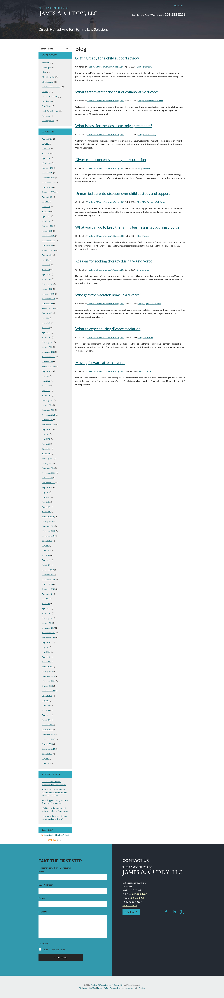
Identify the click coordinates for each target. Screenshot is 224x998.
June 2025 (46, 206)
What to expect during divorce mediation (107, 328)
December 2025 (48, 177)
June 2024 (46, 265)
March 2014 (46, 720)
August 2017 (47, 642)
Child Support (161, 202)
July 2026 (45, 143)
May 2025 (46, 211)
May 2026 (46, 153)
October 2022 (47, 361)
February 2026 (48, 168)
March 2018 (46, 613)
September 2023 (48, 308)
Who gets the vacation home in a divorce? (108, 295)
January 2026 (47, 173)
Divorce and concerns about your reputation (110, 159)
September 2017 (48, 637)
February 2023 (48, 342)
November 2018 (48, 579)
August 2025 (47, 197)
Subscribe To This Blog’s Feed (56, 835)
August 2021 (47, 429)
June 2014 (46, 705)
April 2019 (46, 560)
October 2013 (47, 744)
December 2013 (48, 734)
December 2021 (48, 410)
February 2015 (48, 666)
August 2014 (47, 695)
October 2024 (47, 245)
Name (41, 871)
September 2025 (48, 192)
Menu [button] (177, 5)
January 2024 (47, 289)
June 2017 (46, 652)
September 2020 (48, 482)
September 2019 (48, 536)
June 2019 (46, 550)
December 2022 (48, 352)
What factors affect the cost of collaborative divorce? (117, 92)
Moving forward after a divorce (100, 362)
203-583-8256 (175, 14)
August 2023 (47, 313)
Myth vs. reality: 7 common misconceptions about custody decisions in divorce (54, 792)
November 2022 (48, 356)
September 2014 (48, 691)
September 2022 (48, 366)
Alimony (45, 62)
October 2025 (47, 187)
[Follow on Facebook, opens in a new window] (166, 911)
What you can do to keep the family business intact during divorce (127, 227)
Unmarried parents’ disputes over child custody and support (122, 193)
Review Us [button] (131, 912)
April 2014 (46, 715)
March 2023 (46, 337)
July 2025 (45, 202)
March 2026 (46, 163)
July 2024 (45, 260)
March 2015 (46, 662)
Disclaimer (43, 943)
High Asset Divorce (152, 303)
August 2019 (47, 541)
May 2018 (46, 603)
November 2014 (48, 681)
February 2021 (48, 458)
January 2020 (47, 521)
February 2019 (48, 570)
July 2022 (45, 376)
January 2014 (47, 729)
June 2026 (46, 148)
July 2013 (45, 758)
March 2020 (46, 511)
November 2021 (48, 415)
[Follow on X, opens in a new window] (182, 911)
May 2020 (46, 502)
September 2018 (48, 589)
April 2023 (46, 332)
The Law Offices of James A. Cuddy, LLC (105, 66)
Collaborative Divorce (153, 100)
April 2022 (46, 390)
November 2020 (48, 473)
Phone (41, 898)
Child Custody (149, 134)
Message (42, 911)
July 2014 (45, 700)
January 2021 (47, 463)
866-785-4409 (139, 894)
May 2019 (46, 555)
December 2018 (48, 574)
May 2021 (46, 444)
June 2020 (46, 497)
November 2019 (48, 531)
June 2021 (46, 439)
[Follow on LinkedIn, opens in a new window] (174, 911)
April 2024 (46, 274)
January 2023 (47, 347)
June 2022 (46, 381)
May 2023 (46, 327)
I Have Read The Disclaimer (53, 950)
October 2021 (47, 419)
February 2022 (48, 400)
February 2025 (48, 226)
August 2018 (47, 594)
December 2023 (48, 294)
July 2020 (45, 492)
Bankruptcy (47, 67)
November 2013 (48, 739)
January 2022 (47, 405)
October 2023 (47, 303)
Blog (139, 66)
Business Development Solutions (123, 988)
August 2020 (47, 487)
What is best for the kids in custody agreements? (113, 125)
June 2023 (46, 323)
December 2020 (48, 468)
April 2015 (46, 657)
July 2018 (45, 599)
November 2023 (48, 298)
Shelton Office (129, 905)
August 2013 (47, 754)
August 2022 (47, 371)
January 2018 (47, 623)
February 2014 (48, 725)
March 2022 (46, 395)
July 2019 (45, 545)
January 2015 (47, 671)
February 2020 (48, 516)
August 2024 (47, 255)
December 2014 (48, 676)
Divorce (146, 168)
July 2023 (45, 318)
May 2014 (46, 710)
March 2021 (46, 453)
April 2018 (46, 608)
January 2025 (47, 231)
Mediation (148, 337)
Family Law (147, 66)
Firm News (46, 106)
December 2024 (48, 236)
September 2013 (48, 749)
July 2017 (45, 647)
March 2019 (46, 565)
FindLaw (142, 988)
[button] (221, 981)
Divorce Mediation (49, 96)
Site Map (92, 988)
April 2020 (46, 507)
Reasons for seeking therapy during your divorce (113, 261)
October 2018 (47, 584)
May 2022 (46, 386)
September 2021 (48, 424)
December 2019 (48, 526)
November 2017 (48, 632)
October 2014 (47, 686)
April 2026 (46, 158)
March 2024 (46, 279)
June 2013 (46, 763)
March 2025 (46, 221)
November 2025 (48, 182)
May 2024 (46, 269)
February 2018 (48, 618)
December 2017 (48, 628)
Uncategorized (48, 120)
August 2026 (47, 139)
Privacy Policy (103, 988)
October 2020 (47, 478)
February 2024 (48, 284)
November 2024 (48, 240)
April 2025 (46, 216)
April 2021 (46, 449)
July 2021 (45, 434)
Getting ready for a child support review (107, 58)
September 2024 (48, 250)
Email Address (45, 885)
